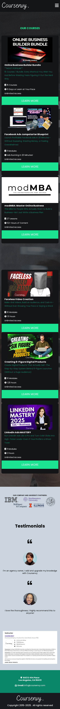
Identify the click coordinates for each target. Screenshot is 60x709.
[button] (57, 6)
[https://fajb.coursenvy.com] (30, 119)
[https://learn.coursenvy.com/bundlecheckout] (30, 49)
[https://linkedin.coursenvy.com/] (30, 417)
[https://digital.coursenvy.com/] (30, 346)
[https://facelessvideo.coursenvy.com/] (30, 284)
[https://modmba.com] (30, 190)
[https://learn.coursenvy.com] (15, 6)
